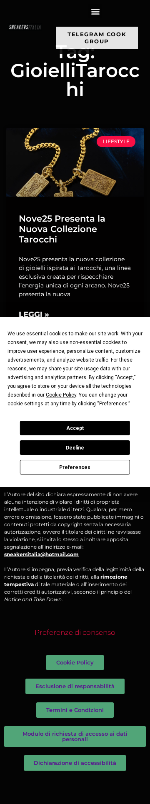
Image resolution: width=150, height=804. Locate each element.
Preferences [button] (113, 404)
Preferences (74, 467)
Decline (75, 448)
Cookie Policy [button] (61, 395)
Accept (75, 428)
